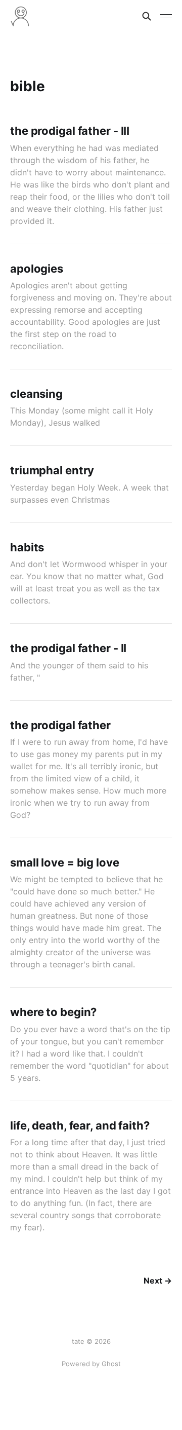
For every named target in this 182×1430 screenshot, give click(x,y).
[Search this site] (146, 16)
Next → (158, 1280)
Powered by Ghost (91, 1364)
